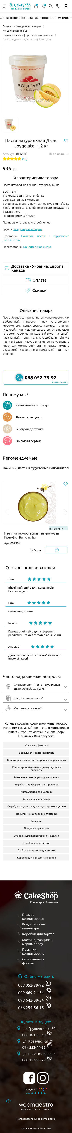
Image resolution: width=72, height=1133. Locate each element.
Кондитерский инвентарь (33, 926)
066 (31, 1007)
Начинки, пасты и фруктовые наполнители (28, 35)
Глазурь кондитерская (33, 916)
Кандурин (36, 821)
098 (31, 1000)
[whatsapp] (48, 983)
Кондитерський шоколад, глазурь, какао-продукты (36, 768)
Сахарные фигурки (36, 745)
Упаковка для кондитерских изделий (36, 835)
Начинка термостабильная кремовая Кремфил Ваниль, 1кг (31, 535)
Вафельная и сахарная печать (36, 752)
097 (34, 1047)
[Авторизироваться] (66, 6)
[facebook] (29, 1078)
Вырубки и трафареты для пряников (36, 784)
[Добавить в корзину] (57, 550)
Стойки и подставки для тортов (36, 850)
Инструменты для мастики (36, 791)
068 (31, 985)
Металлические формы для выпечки (36, 777)
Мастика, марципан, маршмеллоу (37, 942)
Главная (7, 26)
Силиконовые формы (33, 961)
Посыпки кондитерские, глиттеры (36, 813)
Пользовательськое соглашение (36, 1118)
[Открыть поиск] (51, 6)
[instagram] (43, 1078)
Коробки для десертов (36, 842)
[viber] (48, 998)
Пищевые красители (36, 828)
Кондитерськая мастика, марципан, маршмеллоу (36, 759)
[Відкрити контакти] (58, 6)
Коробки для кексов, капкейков (36, 857)
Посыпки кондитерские (33, 951)
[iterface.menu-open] (4, 6)
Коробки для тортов (38, 934)
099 (31, 992)
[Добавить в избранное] (65, 484)
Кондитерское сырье (29, 26)
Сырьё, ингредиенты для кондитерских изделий (36, 806)
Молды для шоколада (36, 799)
